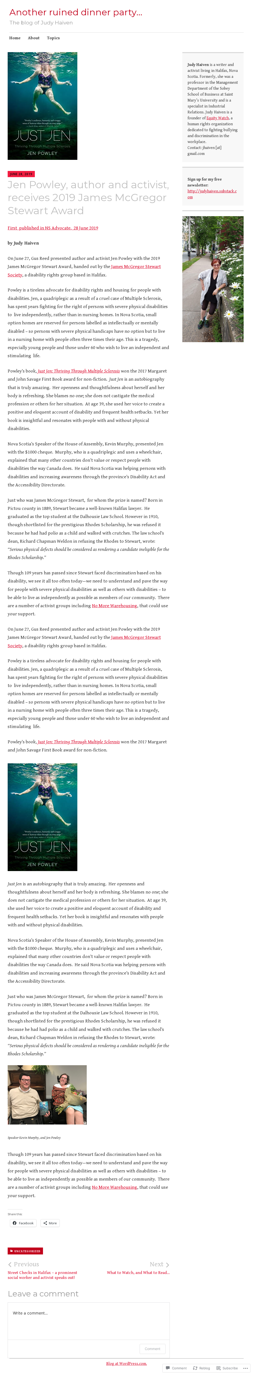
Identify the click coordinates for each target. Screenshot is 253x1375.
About (34, 38)
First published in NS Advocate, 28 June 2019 (53, 228)
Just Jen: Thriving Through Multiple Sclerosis (79, 371)
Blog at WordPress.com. (126, 1363)
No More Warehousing (114, 605)
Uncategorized (27, 1251)
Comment (152, 1349)
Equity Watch (218, 118)
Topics (53, 38)
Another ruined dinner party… (75, 12)
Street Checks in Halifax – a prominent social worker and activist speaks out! (42, 1270)
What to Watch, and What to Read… (138, 1267)
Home (15, 38)
